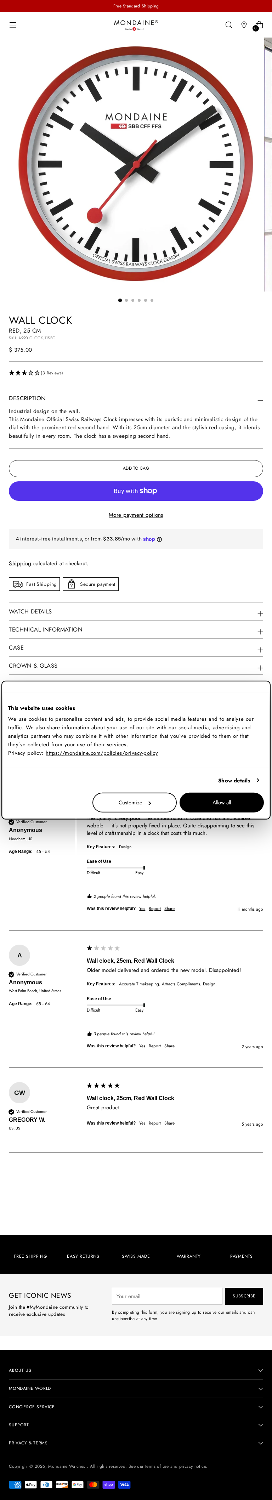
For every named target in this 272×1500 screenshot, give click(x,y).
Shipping (20, 563)
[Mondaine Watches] (136, 25)
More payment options (136, 515)
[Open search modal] (229, 24)
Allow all (221, 802)
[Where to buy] (244, 24)
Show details (234, 780)
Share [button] (169, 909)
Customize (130, 802)
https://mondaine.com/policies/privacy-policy (102, 753)
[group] (136, 861)
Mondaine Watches (67, 1466)
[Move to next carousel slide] (257, 1210)
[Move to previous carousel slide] (241, 1211)
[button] (136, 373)
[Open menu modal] (12, 24)
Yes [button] (142, 909)
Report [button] (155, 909)
